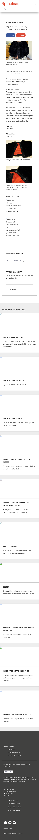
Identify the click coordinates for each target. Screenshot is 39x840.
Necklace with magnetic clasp (17, 714)
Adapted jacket (10, 546)
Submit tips (8, 772)
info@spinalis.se (13, 801)
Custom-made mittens (13, 337)
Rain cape (9, 203)
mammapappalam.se (14, 755)
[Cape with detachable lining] (13, 222)
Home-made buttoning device (16, 671)
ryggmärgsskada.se (14, 752)
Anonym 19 (18, 254)
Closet (6, 587)
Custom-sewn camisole (13, 381)
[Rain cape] (10, 200)
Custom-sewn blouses (13, 419)
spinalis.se (11, 749)
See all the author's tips (14, 260)
